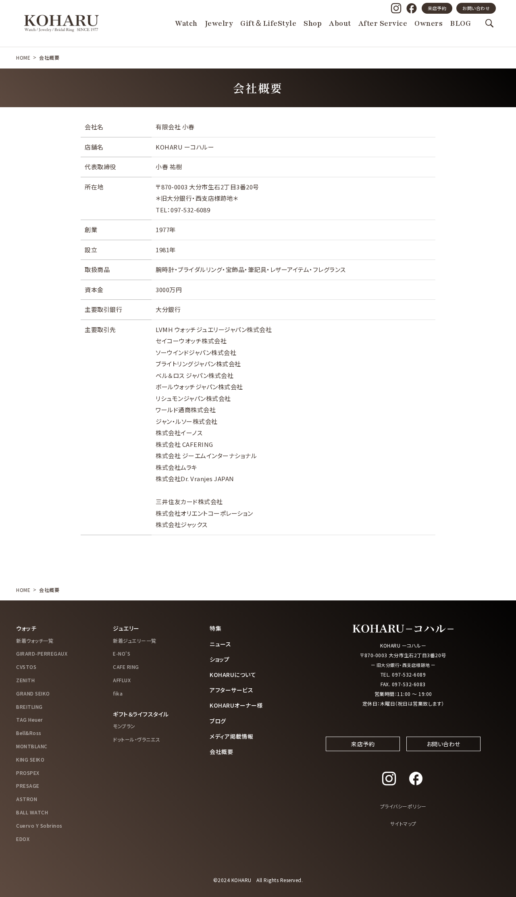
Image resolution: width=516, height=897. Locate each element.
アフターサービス (231, 690)
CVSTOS (26, 666)
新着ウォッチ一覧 (34, 640)
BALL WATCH (32, 812)
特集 (215, 628)
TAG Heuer (29, 719)
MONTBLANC (32, 746)
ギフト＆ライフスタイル (141, 714)
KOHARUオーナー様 (236, 705)
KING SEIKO (30, 759)
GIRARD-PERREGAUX (41, 653)
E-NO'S (121, 653)
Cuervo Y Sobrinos (39, 825)
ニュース (220, 644)
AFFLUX (122, 680)
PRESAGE (28, 785)
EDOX (22, 838)
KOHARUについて (233, 675)
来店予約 (437, 8)
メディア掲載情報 (231, 736)
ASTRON (26, 798)
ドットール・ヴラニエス (136, 739)
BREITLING (29, 706)
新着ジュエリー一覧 (134, 640)
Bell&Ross (29, 732)
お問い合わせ (476, 8)
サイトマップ (403, 823)
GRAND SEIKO (33, 693)
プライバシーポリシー (403, 806)
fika (118, 693)
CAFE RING (126, 666)
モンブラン (124, 726)
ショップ (219, 659)
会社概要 (221, 752)
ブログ (218, 721)
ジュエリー (126, 628)
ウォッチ (26, 628)
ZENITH (25, 680)
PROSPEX (28, 772)
